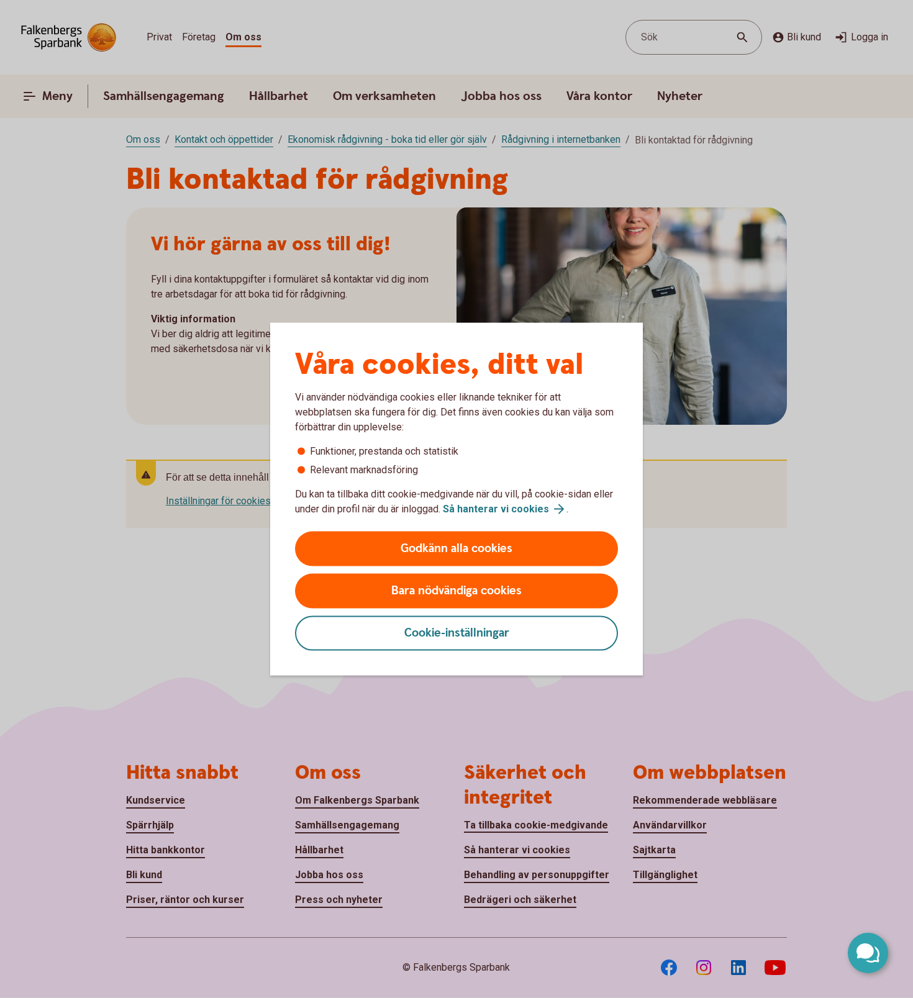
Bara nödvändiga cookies (456, 591)
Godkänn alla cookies (456, 548)
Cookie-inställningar (456, 633)
